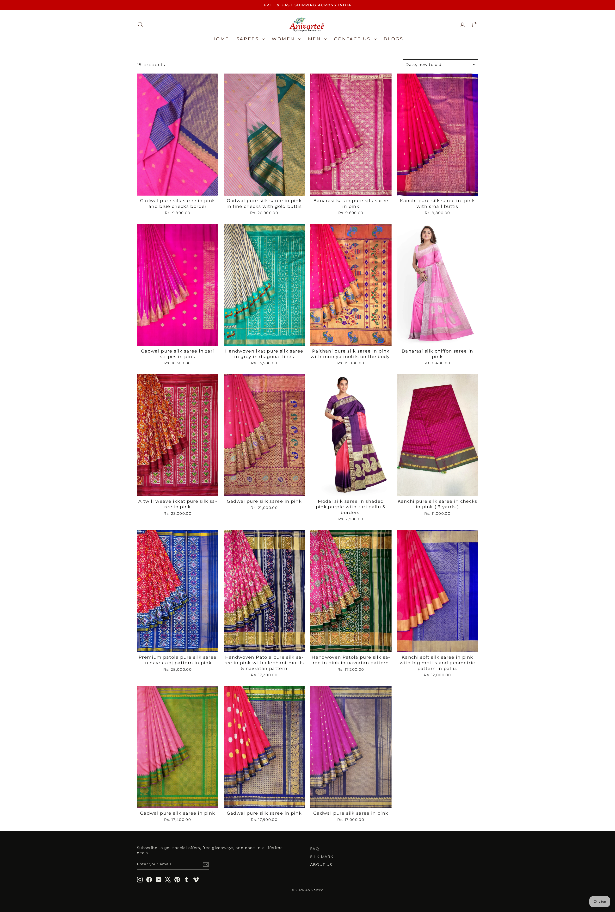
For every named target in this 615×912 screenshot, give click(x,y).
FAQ (314, 848)
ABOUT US (321, 864)
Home (220, 39)
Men (315, 39)
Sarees (248, 39)
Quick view (177, 190)
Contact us (353, 39)
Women (284, 39)
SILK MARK (321, 856)
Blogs (394, 39)
